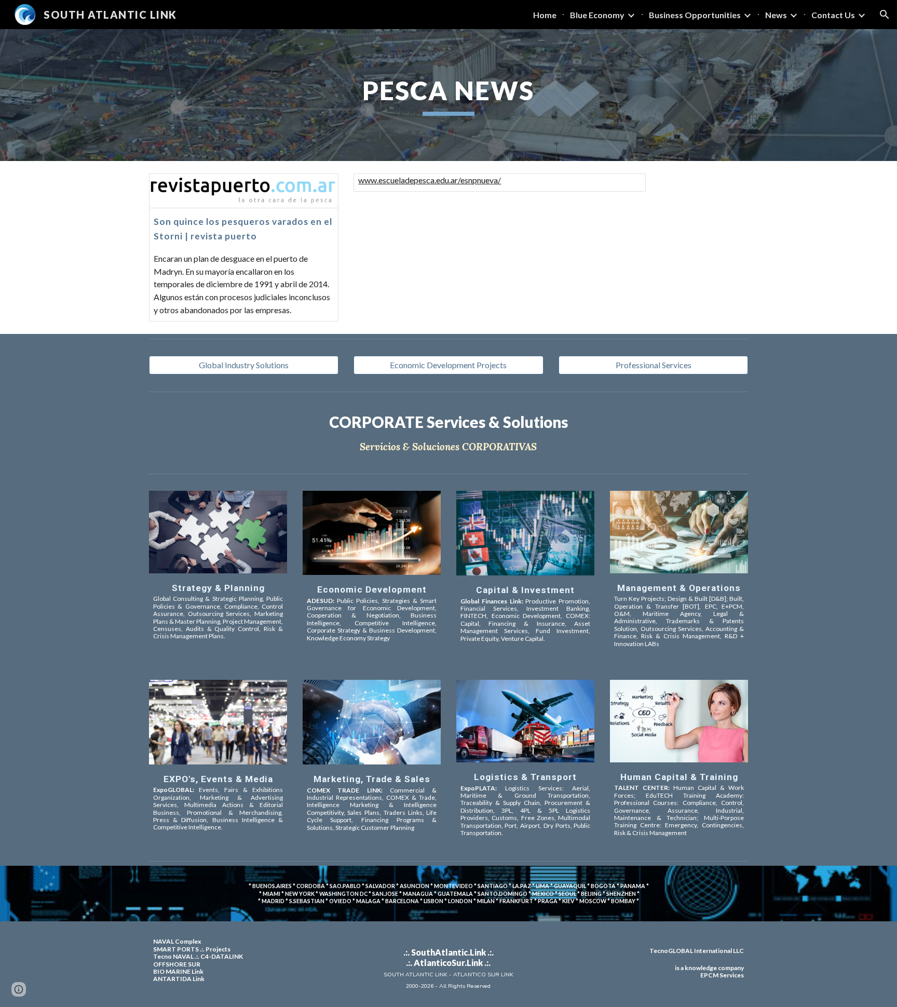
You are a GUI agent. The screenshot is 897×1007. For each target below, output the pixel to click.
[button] (884, 14)
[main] (448, 95)
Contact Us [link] (833, 15)
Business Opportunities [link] (695, 15)
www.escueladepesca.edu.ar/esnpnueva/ (429, 180)
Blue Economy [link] (597, 15)
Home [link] (544, 15)
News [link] (776, 15)
